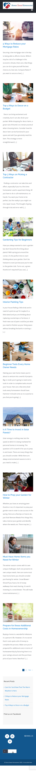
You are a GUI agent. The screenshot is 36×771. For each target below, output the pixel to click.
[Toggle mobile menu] (32, 10)
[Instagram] (12, 736)
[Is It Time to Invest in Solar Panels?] (18, 416)
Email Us (29, 736)
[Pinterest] (10, 741)
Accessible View (27, 762)
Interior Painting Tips (13, 302)
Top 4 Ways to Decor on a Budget (17, 705)
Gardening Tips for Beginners (17, 239)
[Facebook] (7, 736)
